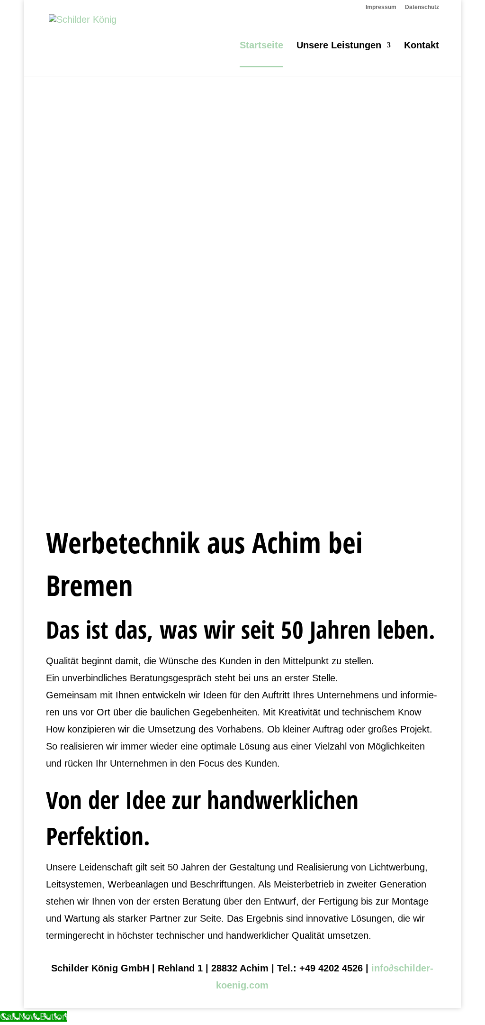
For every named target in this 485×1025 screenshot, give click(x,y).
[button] (242, 470)
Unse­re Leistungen (338, 46)
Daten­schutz (422, 7)
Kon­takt (421, 46)
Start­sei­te (261, 46)
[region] (242, 282)
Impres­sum (381, 7)
